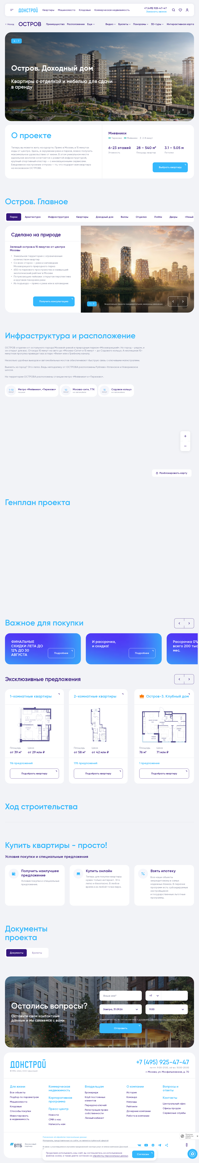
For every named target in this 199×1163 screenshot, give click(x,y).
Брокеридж (91, 1092)
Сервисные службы (174, 1112)
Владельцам (94, 1086)
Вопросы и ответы (170, 1088)
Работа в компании (138, 1115)
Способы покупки (20, 1111)
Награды (132, 1101)
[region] (42, 265)
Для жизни (17, 1086)
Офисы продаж (172, 1108)
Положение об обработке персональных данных (65, 1137)
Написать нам (57, 1124)
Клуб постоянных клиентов (95, 1099)
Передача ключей (95, 1105)
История (132, 1092)
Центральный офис (174, 1103)
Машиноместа (66, 10)
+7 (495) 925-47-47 (155, 8)
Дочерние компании (139, 1111)
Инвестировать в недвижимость (19, 1117)
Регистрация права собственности (96, 1111)
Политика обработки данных (189, 1136)
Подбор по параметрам (24, 1097)
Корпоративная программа (60, 1099)
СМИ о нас (55, 1119)
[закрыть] (197, 1136)
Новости (54, 1114)
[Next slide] (183, 110)
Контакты (170, 1098)
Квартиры (48, 10)
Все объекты (17, 1092)
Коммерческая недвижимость (112, 10)
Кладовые (85, 10)
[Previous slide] (173, 110)
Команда (132, 1097)
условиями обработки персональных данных (162, 1019)
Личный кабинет (94, 1117)
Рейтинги (132, 1106)
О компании (135, 1086)
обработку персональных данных (110, 1155)
